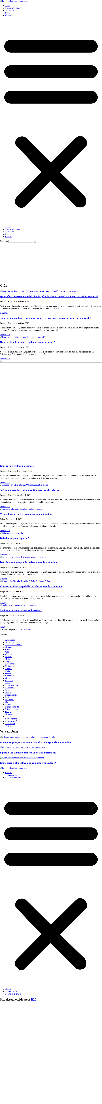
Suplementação (11, 721)
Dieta (7, 659)
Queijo (8, 711)
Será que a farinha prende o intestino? (21, 610)
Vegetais (8, 726)
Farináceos (9, 666)
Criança (8, 654)
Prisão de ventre (12, 709)
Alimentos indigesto (13, 645)
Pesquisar (4, 241)
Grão (7, 678)
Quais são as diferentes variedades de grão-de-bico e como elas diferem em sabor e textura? (49, 296)
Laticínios (9, 688)
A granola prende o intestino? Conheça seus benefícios (29, 490)
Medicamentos (11, 695)
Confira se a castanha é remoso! (17, 465)
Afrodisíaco (10, 640)
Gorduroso (9, 676)
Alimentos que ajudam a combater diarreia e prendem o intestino (35, 742)
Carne (7, 649)
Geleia (8, 673)
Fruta (7, 671)
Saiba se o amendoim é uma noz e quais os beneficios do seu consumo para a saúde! (45, 318)
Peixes (8, 704)
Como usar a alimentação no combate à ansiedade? (28, 762)
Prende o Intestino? (13, 8)
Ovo (7, 702)
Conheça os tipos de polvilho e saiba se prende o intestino (31, 586)
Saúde (7, 13)
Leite (7, 690)
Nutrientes (9, 700)
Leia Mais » (5, 313)
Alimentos (9, 10)
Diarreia (8, 656)
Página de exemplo (13, 777)
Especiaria (9, 664)
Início (7, 6)
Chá (7, 652)
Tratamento (10, 723)
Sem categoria (11, 719)
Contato (8, 15)
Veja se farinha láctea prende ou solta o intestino (26, 514)
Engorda (8, 661)
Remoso (8, 714)
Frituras (8, 668)
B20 (33, 999)
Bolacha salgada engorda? (14, 538)
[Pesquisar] (35, 241)
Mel (7, 697)
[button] (51, 121)
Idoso (7, 683)
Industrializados (11, 685)
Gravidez (9, 680)
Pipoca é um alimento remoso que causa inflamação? (29, 752)
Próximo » (28, 629)
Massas (8, 692)
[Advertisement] (51, 262)
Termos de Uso (11, 775)
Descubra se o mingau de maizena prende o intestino (28, 562)
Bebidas (8, 647)
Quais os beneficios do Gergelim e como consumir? (27, 342)
